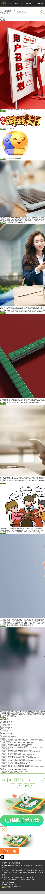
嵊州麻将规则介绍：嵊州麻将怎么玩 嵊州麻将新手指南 (16, 399)
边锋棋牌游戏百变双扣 (6, 737)
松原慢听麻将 (4, 731)
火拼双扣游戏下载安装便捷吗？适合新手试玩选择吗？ (15, 477)
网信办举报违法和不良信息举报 (11, 877)
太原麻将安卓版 (4, 725)
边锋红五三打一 (4, 722)
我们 (22, 4)
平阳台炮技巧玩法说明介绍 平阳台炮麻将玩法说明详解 (16, 529)
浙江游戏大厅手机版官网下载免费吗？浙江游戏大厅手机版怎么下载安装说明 (22, 307)
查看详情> (3, 111)
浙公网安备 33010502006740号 (13, 887)
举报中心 (29, 4)
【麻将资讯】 (4, 740)
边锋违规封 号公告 (5, 128)
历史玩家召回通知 (5, 158)
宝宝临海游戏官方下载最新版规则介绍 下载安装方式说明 (16, 619)
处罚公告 (39, 4)
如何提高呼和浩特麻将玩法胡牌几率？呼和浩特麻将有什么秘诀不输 (19, 711)
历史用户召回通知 (5, 109)
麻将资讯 (2, 19)
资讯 (16, 4)
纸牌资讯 (2, 20)
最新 (1, 17)
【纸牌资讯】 (4, 755)
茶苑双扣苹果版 (4, 728)
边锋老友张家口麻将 (6, 734)
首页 (10, 4)
